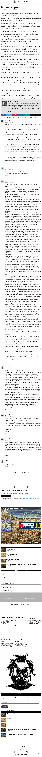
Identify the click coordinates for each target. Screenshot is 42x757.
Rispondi (7, 162)
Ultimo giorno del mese (7, 617)
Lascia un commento (27, 117)
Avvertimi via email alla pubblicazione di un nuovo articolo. (15, 493)
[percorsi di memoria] (31, 597)
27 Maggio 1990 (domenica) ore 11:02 (20, 618)
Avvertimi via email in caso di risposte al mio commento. (14, 490)
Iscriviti (4, 706)
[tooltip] (9, 112)
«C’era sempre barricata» (13, 559)
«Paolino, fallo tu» (10, 549)
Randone (15, 105)
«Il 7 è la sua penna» (11, 554)
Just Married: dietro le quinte (7, 640)
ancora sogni (31, 618)
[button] (40, 503)
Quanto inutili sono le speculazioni (20, 640)
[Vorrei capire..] (10, 597)
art (3, 586)
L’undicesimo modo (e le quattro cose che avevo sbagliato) (21, 564)
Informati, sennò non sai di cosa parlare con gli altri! (20, 734)
